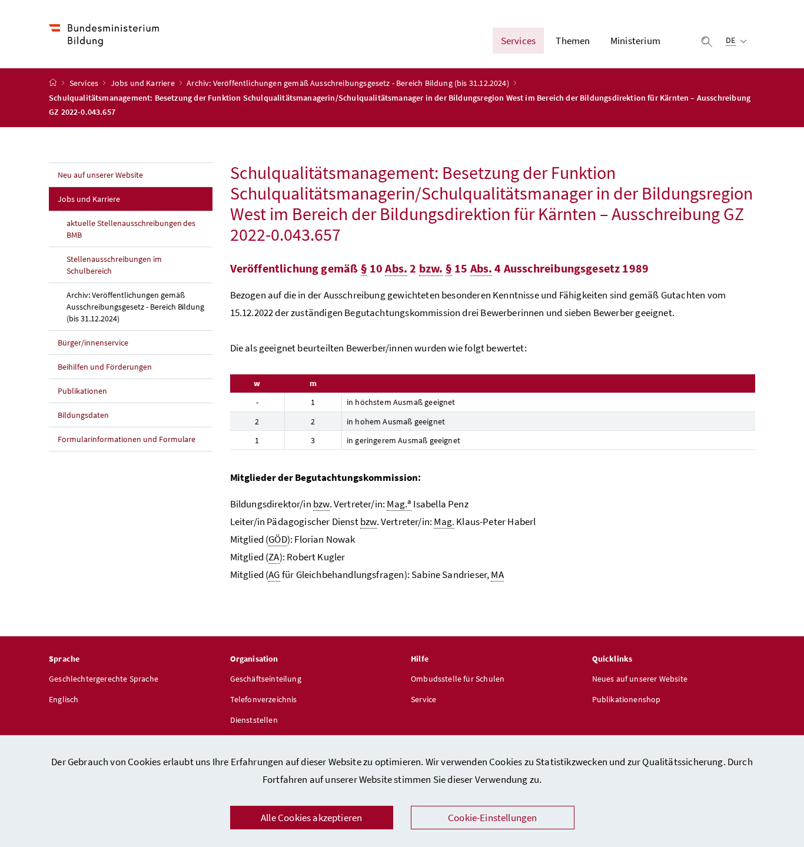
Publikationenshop (626, 699)
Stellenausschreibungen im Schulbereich (114, 265)
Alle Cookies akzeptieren (311, 817)
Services (85, 83)
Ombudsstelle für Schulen (457, 678)
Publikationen (82, 391)
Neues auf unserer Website (639, 678)
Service (423, 699)
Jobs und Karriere (144, 83)
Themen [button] (573, 40)
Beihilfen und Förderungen (105, 366)
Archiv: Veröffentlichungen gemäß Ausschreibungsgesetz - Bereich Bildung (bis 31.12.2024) (349, 83)
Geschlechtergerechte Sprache (103, 678)
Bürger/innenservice (93, 342)
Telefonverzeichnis (263, 699)
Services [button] (518, 40)
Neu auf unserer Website (100, 175)
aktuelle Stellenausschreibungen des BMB (131, 229)
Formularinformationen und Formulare (126, 439)
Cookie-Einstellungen (492, 817)
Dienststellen (254, 720)
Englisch (63, 699)
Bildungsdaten (83, 415)
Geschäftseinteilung (265, 678)
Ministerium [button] (635, 40)
